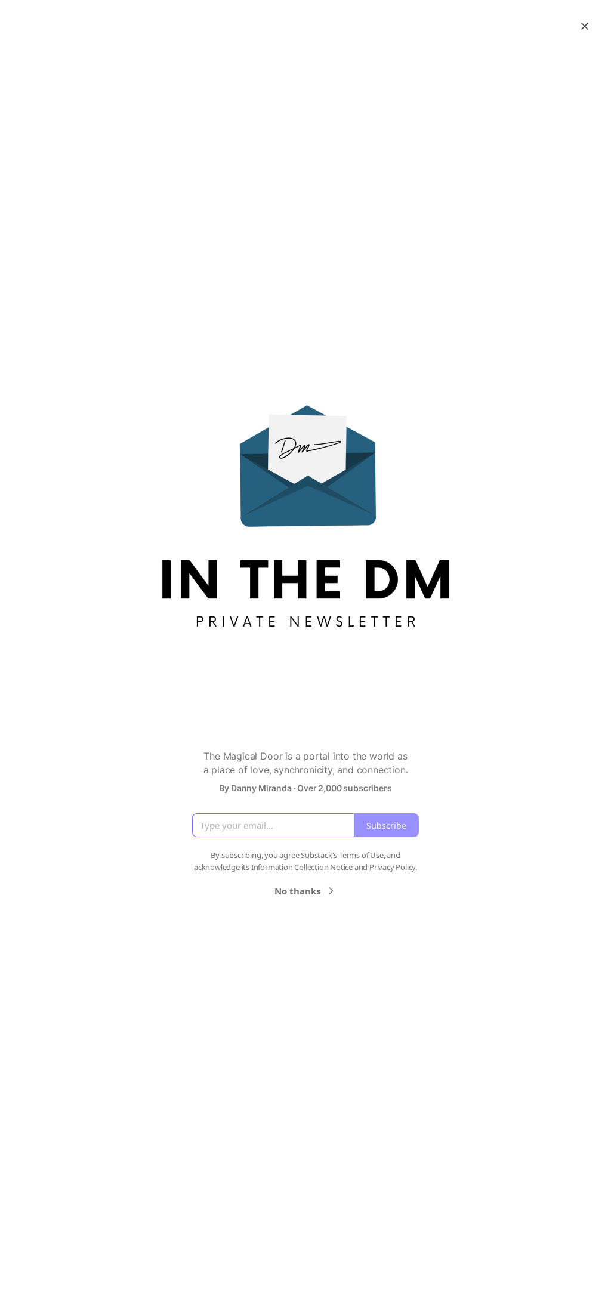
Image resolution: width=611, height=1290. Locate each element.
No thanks (297, 891)
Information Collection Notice (302, 867)
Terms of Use (361, 855)
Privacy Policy (392, 867)
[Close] (585, 26)
